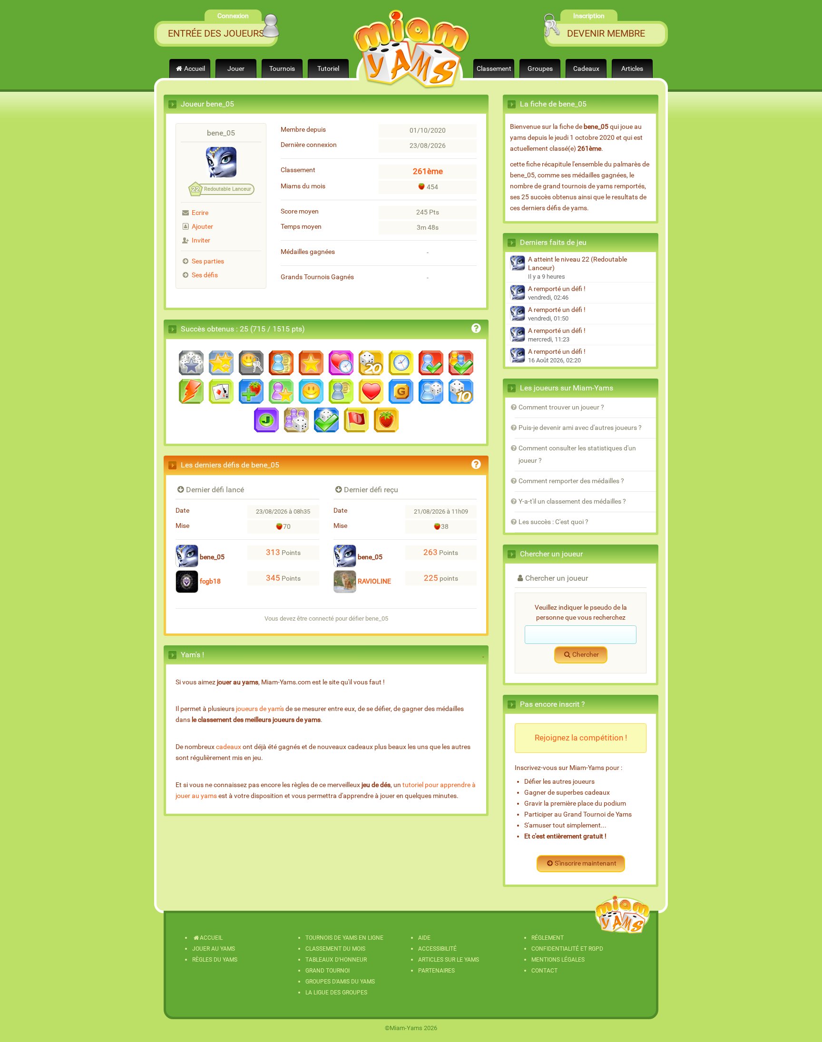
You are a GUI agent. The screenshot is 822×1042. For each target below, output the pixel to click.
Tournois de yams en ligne (344, 938)
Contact (544, 970)
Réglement (547, 938)
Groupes (540, 69)
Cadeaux (586, 69)
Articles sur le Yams (448, 959)
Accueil (194, 69)
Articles (632, 69)
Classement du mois (335, 948)
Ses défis (205, 275)
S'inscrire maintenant (585, 863)
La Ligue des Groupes (336, 992)
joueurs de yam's (260, 709)
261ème (428, 171)
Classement (494, 69)
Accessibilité (437, 948)
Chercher (585, 655)
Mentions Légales (558, 959)
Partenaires (436, 970)
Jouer (236, 69)
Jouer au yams (213, 948)
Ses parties (208, 261)
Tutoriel (328, 69)
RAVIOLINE (373, 581)
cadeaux (228, 747)
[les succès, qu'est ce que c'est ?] (476, 330)
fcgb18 (209, 581)
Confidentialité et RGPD (567, 948)
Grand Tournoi (327, 970)
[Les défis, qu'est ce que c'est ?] (476, 466)
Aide (424, 938)
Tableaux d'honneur (336, 959)
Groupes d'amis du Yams (340, 981)
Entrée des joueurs (216, 33)
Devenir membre (606, 33)
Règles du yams (214, 959)
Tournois (282, 69)
